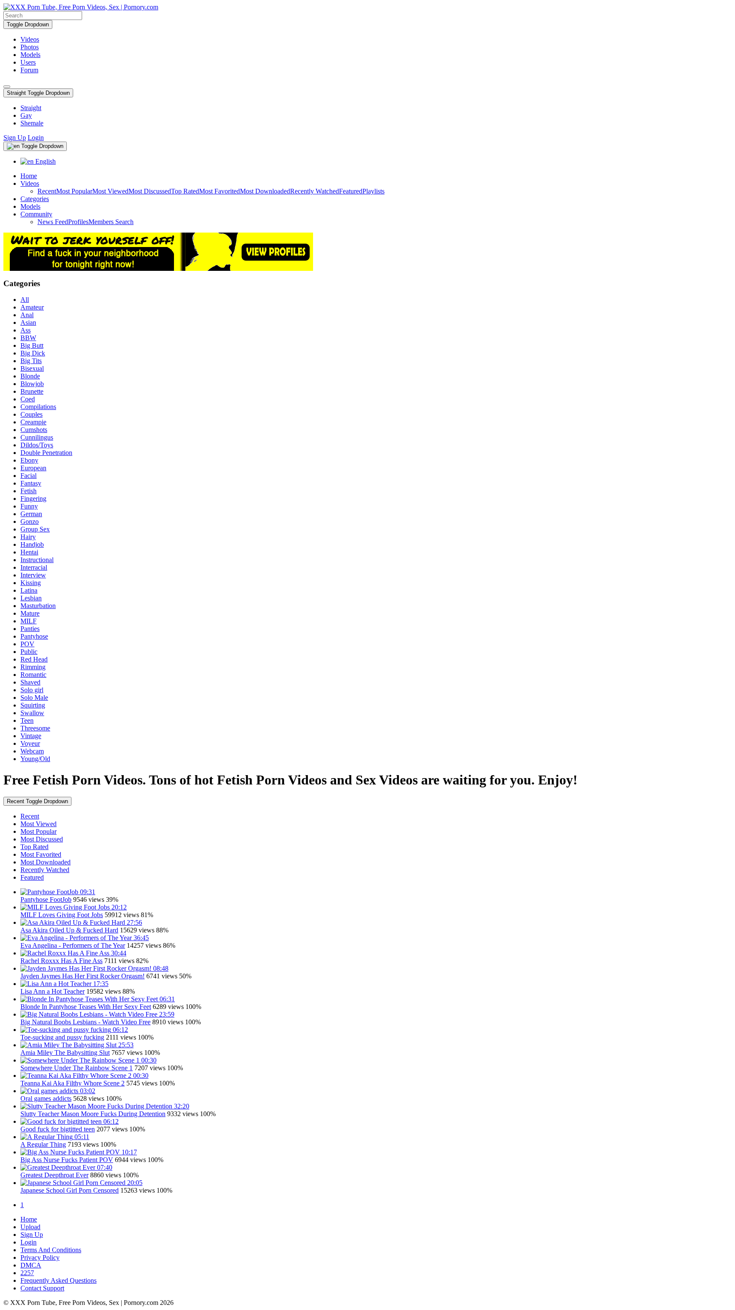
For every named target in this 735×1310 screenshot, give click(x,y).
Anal (27, 314)
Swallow (32, 712)
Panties (30, 628)
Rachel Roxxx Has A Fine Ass (61, 960)
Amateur (32, 307)
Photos (29, 47)
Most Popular (74, 191)
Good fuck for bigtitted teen (57, 1129)
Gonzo (29, 521)
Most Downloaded (265, 191)
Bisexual (32, 368)
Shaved (30, 682)
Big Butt (31, 345)
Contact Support (42, 1288)
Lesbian (31, 598)
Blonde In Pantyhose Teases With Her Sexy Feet (85, 1006)
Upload (30, 1226)
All (24, 299)
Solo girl (31, 689)
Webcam (32, 751)
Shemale (31, 123)
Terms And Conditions (50, 1249)
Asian (28, 322)
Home (28, 175)
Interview (33, 575)
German (31, 513)
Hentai (29, 552)
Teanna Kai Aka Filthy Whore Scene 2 (72, 1083)
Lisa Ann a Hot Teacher (52, 991)
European (33, 468)
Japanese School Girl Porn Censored (69, 1190)
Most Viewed (110, 191)
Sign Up (14, 137)
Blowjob (32, 383)
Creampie (33, 422)
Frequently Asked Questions (58, 1280)
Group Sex (35, 529)
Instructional (37, 559)
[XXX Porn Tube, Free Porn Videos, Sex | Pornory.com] (80, 7)
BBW (28, 337)
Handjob (32, 544)
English (45, 161)
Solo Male (34, 697)
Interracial (33, 567)
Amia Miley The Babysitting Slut (65, 1052)
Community (36, 214)
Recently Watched (314, 191)
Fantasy (30, 483)
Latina (28, 590)
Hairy (28, 536)
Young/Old (35, 758)
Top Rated (185, 191)
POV (27, 644)
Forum (29, 70)
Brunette (31, 391)
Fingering (33, 498)
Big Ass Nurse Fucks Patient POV (66, 1159)
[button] (38, 92)
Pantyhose (34, 636)
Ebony (29, 460)
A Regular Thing (43, 1144)
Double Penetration (46, 452)
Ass (25, 330)
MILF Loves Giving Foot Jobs (61, 914)
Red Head (34, 659)
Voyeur (30, 743)
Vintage (30, 735)
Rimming (33, 667)
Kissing (30, 582)
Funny (29, 506)
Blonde (30, 376)
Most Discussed (149, 191)
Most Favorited (219, 191)
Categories (34, 198)
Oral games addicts (45, 1098)
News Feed (52, 221)
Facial (28, 475)
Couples (31, 414)
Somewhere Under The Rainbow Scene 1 (76, 1067)
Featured (350, 191)
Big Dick (32, 353)
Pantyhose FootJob (45, 899)
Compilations (38, 406)
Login (36, 137)
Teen (27, 720)
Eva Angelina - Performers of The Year (72, 945)
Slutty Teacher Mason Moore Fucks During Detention (92, 1113)
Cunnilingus (36, 437)
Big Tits (31, 360)
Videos (29, 39)
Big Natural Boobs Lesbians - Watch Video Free (85, 1022)
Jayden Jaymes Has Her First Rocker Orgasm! (82, 976)
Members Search (111, 221)
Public (28, 651)
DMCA (30, 1265)
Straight (30, 107)
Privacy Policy (40, 1257)
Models (30, 54)
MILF (28, 621)
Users (28, 62)
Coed (27, 399)
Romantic (33, 674)
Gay (26, 115)
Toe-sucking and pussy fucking (62, 1037)
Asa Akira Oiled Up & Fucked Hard (69, 930)
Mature (30, 613)
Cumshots (33, 429)
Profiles (78, 221)
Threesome (35, 728)
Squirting (32, 705)
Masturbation (38, 605)
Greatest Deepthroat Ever (54, 1175)
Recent (46, 191)
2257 (27, 1272)
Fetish (28, 490)
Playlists (373, 191)
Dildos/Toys (36, 445)
